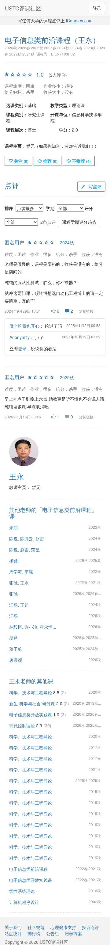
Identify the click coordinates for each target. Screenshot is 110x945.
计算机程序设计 (24, 902)
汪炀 (13, 616)
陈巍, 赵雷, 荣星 (24, 550)
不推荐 (81, 161)
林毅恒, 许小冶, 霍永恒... (32, 627)
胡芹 (13, 638)
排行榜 (34, 933)
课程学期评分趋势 (79, 222)
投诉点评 (90, 927)
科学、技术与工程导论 (30, 692)
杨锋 (13, 561)
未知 (13, 527)
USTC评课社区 (23, 8)
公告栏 (52, 933)
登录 (97, 8)
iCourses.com (79, 20)
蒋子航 (15, 649)
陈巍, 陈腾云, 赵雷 (26, 538)
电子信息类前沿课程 (28, 869)
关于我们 (13, 927)
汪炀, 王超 (19, 605)
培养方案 (73, 933)
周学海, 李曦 (21, 572)
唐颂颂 (15, 660)
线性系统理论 (22, 891)
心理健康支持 (63, 927)
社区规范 (36, 927)
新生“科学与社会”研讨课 (32, 703)
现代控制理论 (22, 725)
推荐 (49, 161)
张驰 (13, 594)
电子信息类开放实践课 (30, 714)
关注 (20, 161)
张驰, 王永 (19, 583)
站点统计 (13, 933)
